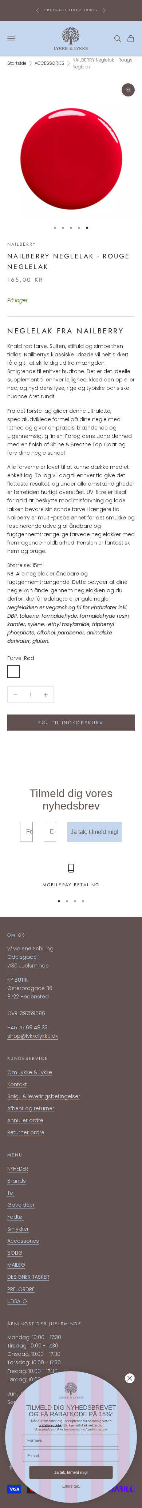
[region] (71, 876)
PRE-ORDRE (21, 1289)
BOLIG (15, 1252)
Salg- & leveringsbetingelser (43, 1096)
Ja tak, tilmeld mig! (94, 832)
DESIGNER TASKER (28, 1277)
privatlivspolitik (50, 1425)
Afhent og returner (30, 1108)
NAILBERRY (21, 244)
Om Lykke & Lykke (29, 1072)
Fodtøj (15, 1216)
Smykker (18, 1228)
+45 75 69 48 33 (27, 1027)
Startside (17, 63)
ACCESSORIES (49, 63)
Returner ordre (25, 1132)
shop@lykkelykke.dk (32, 1036)
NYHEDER (17, 1168)
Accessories (23, 1240)
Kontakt (17, 1084)
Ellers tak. (71, 1486)
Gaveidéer (21, 1204)
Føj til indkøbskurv (70, 722)
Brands (16, 1180)
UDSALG (17, 1301)
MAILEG (16, 1264)
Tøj (11, 1192)
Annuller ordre (25, 1120)
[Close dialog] (130, 1378)
